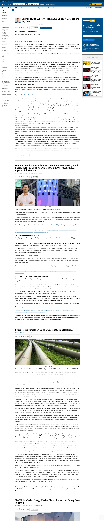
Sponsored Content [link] (38, 173)
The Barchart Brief (5, 83)
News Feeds (4, 21)
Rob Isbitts (4, 47)
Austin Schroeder (5, 27)
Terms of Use (85, 48)
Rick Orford (4, 46)
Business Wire (4, 102)
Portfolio (47, 4)
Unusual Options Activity (7, 87)
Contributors (4, 18)
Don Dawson (4, 32)
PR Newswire (4, 106)
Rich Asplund (4, 44)
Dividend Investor (5, 88)
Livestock (3, 59)
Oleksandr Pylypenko (6, 43)
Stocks (4, 8)
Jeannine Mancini (5, 36)
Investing (37, 8)
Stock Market (4, 78)
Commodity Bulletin (6, 91)
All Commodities (5, 55)
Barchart (23, 332)
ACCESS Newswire (5, 100)
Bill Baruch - (23, 24)
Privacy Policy (93, 48)
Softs (3, 62)
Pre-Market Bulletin (5, 90)
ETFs (16, 8)
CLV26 (29, 369)
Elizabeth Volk (4, 33)
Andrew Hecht (4, 26)
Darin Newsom (5, 30)
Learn (54, 8)
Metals (3, 61)
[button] (101, 8)
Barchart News (4, 15)
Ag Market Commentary (6, 94)
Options (10, 8)
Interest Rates (4, 74)
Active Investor (5, 85)
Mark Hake (4, 41)
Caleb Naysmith (5, 29)
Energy (3, 56)
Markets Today (5, 14)
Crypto (3, 68)
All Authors (4, 50)
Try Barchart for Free (97, 4)
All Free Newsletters (6, 82)
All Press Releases (5, 99)
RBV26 (63, 369)
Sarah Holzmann (5, 49)
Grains (3, 58)
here (68, 150)
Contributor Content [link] (38, 24)
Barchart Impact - (18, 173)
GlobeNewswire (5, 103)
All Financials (4, 67)
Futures (22, 8)
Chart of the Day (5, 20)
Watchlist (42, 4)
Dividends (4, 70)
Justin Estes (4, 40)
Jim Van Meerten (5, 38)
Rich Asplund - (18, 332)
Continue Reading (21, 155)
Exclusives (4, 17)
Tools (49, 8)
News (43, 8)
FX (2, 73)
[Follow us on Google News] (33, 28)
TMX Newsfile (4, 105)
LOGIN (89, 4)
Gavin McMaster (5, 35)
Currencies (29, 8)
